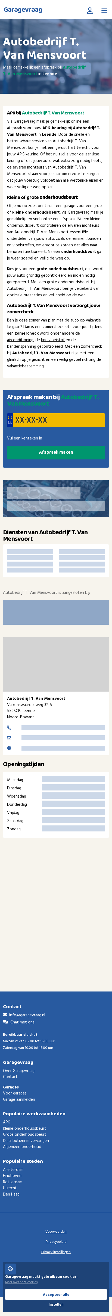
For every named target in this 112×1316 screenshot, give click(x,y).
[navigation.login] (91, 10)
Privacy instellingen (56, 1252)
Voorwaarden (56, 1232)
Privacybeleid (56, 1242)
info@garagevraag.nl (27, 1015)
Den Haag (11, 1194)
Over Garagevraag (19, 1071)
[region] (56, 664)
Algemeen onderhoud (22, 1147)
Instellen (56, 1305)
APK (6, 1122)
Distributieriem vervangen (26, 1141)
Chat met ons (22, 1022)
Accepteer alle (56, 1295)
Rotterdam (12, 1182)
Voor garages (15, 1093)
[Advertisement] (56, 906)
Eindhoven (12, 1176)
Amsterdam (13, 1170)
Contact (10, 1077)
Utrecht (10, 1188)
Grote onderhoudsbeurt (24, 1134)
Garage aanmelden (19, 1099)
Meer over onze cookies (21, 1282)
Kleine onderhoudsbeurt (24, 1128)
